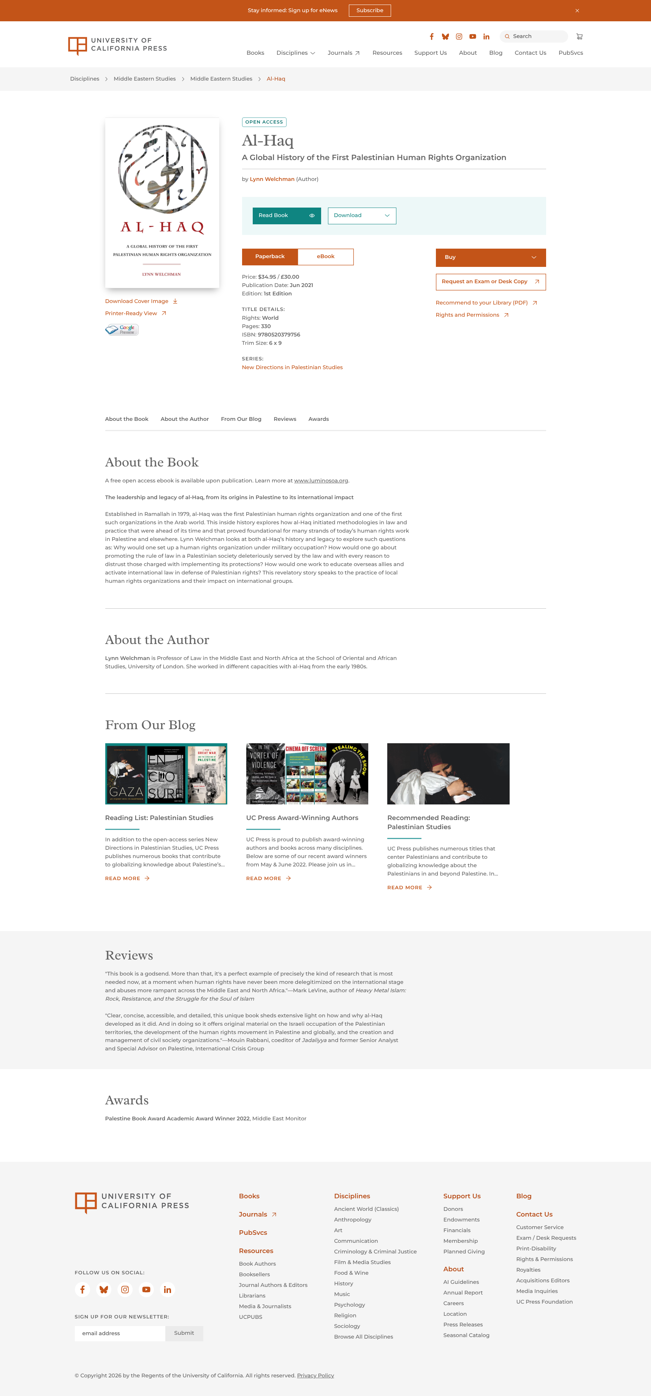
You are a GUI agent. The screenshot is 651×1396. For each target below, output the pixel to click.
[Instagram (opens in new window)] (459, 36)
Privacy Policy (315, 1375)
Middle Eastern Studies (145, 78)
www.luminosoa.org (321, 480)
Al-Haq (276, 78)
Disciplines (85, 78)
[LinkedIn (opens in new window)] (486, 36)
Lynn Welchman (272, 179)
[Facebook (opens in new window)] (432, 36)
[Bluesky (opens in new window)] (445, 36)
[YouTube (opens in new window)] (473, 36)
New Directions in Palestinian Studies (292, 367)
